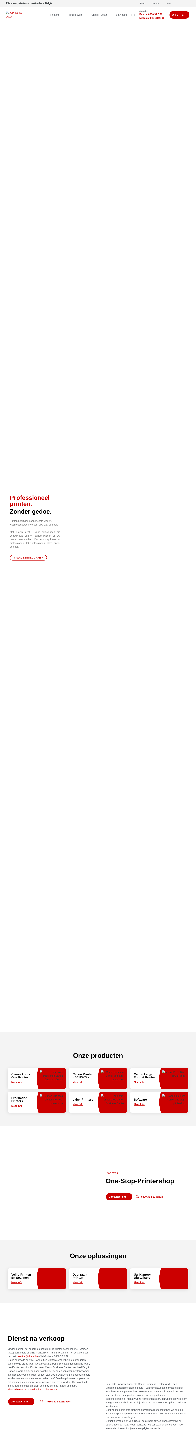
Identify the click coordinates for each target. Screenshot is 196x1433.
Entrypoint (121, 15)
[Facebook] (183, 3)
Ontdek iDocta (99, 15)
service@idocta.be (28, 1356)
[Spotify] (175, 3)
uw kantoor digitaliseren (143, 1276)
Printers (54, 15)
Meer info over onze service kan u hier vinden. (32, 1389)
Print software (75, 15)
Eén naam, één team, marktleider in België (29, 3)
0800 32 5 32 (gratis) (152, 1196)
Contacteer (144, 11)
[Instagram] (187, 3)
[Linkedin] (179, 3)
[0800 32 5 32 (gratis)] (137, 1196)
